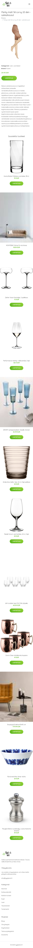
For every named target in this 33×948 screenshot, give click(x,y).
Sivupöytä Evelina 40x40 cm (16, 724)
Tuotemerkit (5, 909)
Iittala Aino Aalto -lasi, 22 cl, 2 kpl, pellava (16, 482)
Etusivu (3, 18)
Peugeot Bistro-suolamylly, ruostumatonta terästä (16, 830)
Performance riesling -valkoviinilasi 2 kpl (16, 361)
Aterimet (4, 889)
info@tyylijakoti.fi (6, 878)
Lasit (11, 66)
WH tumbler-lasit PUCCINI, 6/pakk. (16, 603)
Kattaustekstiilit (6, 892)
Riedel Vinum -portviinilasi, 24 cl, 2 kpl (16, 534)
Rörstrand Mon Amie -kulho (16, 777)
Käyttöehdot (5, 928)
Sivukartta (4, 935)
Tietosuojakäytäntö (7, 931)
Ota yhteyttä (5, 924)
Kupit (3, 899)
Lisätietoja (9, 78)
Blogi (3, 921)
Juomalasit (16, 66)
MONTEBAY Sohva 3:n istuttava (16, 245)
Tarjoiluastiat (5, 906)
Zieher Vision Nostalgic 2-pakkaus (16, 297)
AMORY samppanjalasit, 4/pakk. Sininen (16, 430)
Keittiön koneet (6, 895)
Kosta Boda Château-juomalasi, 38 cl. (16, 176)
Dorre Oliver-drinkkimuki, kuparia (16, 655)
